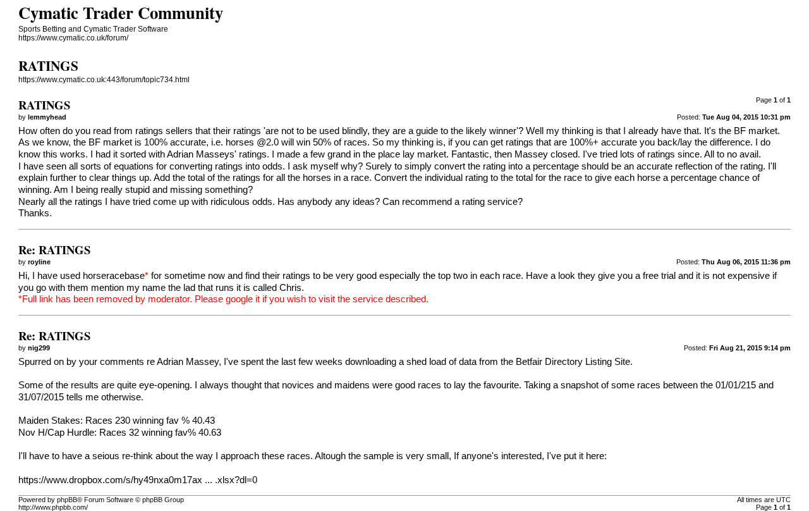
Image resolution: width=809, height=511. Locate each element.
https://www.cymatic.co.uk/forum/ (73, 38)
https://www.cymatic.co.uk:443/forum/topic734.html (104, 79)
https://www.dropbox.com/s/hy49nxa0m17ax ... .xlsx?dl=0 (137, 480)
